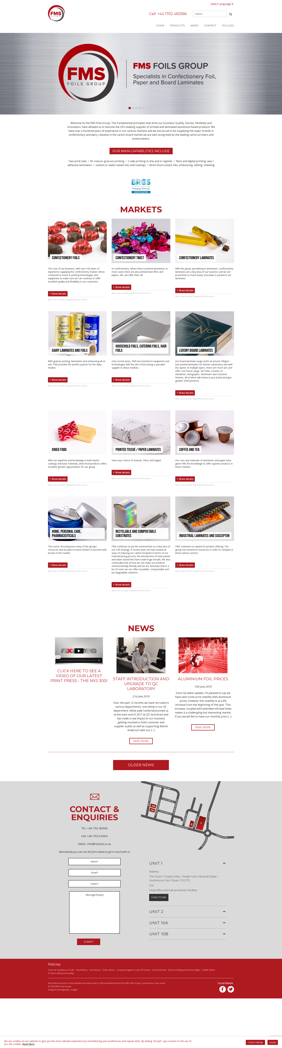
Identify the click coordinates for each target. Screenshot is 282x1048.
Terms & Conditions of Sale (61, 969)
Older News (141, 765)
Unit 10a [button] (158, 923)
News (194, 25)
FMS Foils (56, 13)
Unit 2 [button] (156, 911)
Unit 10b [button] (158, 934)
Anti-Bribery (81, 969)
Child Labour (108, 969)
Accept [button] (272, 1042)
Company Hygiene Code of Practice (134, 969)
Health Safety (208, 969)
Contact (210, 25)
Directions (158, 897)
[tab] (187, 863)
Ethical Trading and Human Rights (184, 969)
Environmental (159, 969)
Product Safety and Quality (61, 973)
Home (160, 25)
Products (177, 25)
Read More (141, 741)
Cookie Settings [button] (255, 1042)
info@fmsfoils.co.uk (99, 844)
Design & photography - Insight (62, 989)
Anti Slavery (95, 969)
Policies (228, 25)
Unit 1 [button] (156, 863)
